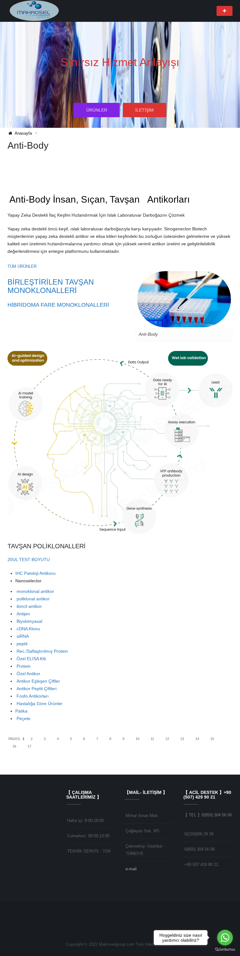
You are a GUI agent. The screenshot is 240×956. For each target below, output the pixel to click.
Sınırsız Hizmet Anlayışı (120, 62)
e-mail (131, 869)
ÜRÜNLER (96, 110)
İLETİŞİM (144, 110)
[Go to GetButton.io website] (225, 950)
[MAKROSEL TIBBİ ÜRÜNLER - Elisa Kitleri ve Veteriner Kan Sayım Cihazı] (35, 10)
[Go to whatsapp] (225, 937)
